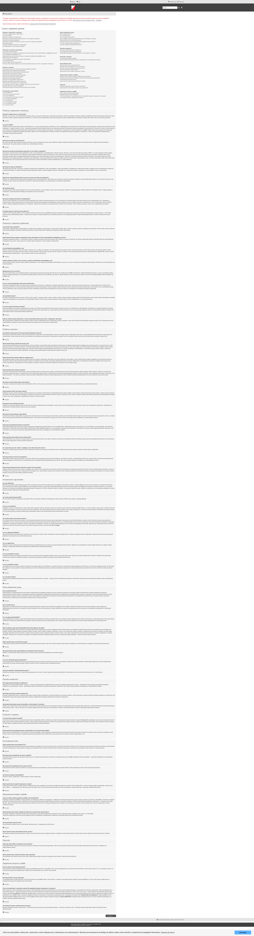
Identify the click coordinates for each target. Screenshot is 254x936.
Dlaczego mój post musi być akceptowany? (13, 85)
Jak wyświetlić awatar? (8, 60)
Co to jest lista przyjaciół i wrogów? (68, 58)
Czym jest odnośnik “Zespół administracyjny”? (71, 44)
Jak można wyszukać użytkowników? (69, 69)
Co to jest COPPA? (7, 35)
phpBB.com (6, 276)
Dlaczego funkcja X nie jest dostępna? (69, 94)
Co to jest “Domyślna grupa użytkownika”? (70, 43)
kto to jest (30, 891)
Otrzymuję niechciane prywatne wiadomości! (70, 51)
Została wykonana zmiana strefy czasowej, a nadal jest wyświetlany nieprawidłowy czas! (24, 56)
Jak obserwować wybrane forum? (68, 79)
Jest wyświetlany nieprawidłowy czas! (12, 54)
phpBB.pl (107, 274)
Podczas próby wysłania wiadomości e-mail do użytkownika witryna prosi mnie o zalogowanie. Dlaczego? (28, 63)
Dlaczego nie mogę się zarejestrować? (12, 37)
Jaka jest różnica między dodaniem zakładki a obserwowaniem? (75, 76)
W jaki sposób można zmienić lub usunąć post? (14, 70)
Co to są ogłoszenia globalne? (10, 98)
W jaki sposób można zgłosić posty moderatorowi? (15, 82)
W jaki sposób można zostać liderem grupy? (70, 40)
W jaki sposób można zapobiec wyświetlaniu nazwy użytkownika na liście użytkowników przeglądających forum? (30, 53)
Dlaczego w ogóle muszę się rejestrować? (13, 34)
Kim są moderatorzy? (65, 35)
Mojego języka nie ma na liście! (10, 57)
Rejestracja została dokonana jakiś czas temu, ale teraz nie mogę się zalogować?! (22, 41)
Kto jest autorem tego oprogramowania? (69, 93)
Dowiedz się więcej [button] (168, 932)
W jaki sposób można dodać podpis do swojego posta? (16, 72)
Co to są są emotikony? (8, 95)
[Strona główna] (79, 7)
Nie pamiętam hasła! (7, 43)
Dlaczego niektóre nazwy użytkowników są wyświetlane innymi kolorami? (77, 41)
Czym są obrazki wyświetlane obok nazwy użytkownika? (16, 59)
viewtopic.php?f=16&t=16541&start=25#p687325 (42, 24)
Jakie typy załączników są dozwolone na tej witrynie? (73, 86)
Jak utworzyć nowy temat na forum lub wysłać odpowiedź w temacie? (19, 69)
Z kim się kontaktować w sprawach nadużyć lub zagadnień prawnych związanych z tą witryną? (83, 96)
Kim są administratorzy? (66, 34)
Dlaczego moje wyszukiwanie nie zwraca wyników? (72, 66)
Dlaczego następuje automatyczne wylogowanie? (14, 44)
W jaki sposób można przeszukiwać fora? (70, 65)
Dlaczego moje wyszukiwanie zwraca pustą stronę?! (72, 68)
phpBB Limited (50, 868)
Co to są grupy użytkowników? (67, 37)
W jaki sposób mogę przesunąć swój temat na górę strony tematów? (19, 87)
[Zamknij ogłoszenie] (114, 18)
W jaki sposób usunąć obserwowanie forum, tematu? (72, 81)
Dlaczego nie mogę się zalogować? (11, 40)
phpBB (83, 924)
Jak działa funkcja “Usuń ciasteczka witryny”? (14, 46)
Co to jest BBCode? (7, 92)
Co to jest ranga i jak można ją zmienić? (12, 62)
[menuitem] (78, 2)
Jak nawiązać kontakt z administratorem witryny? (72, 97)
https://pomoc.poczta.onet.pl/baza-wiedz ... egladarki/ (87, 20)
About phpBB (52, 870)
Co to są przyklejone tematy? (10, 101)
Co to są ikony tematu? (8, 104)
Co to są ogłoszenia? (8, 100)
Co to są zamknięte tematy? (9, 103)
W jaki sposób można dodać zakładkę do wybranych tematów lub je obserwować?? (80, 78)
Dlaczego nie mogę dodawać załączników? (13, 79)
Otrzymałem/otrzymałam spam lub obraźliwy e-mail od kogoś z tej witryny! (78, 53)
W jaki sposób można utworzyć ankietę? (12, 73)
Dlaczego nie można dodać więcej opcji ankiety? (14, 75)
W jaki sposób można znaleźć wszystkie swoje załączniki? (74, 87)
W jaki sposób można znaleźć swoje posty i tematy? (72, 71)
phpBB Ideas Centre (87, 879)
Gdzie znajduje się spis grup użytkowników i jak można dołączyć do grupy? (78, 38)
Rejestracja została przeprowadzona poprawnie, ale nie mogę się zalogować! (21, 38)
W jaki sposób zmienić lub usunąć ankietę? (13, 76)
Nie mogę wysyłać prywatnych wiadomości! (70, 50)
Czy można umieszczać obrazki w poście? (13, 97)
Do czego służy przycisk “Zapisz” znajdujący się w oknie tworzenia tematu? (21, 84)
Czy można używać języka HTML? (11, 94)
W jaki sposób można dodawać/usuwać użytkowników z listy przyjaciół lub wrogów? (80, 59)
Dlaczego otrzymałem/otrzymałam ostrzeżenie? (14, 81)
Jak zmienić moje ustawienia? (10, 51)
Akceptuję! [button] (243, 932)
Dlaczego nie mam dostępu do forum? (12, 78)
